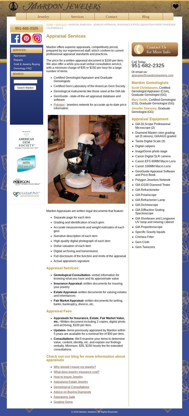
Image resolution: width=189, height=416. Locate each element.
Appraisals (20, 55)
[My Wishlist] (175, 6)
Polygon (59, 104)
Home (49, 24)
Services (77, 17)
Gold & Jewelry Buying (27, 64)
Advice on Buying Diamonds (72, 392)
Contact (111, 17)
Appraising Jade (64, 397)
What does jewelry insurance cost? (76, 371)
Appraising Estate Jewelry (71, 381)
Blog (145, 17)
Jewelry (43, 17)
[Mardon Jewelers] (89, 6)
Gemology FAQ (23, 68)
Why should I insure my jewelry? (75, 366)
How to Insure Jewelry (68, 376)
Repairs (18, 59)
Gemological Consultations (71, 387)
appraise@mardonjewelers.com (152, 75)
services (61, 24)
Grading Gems (63, 401)
